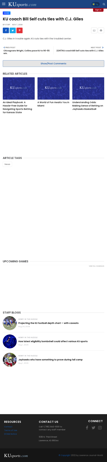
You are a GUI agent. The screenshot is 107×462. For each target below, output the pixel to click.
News (7, 164)
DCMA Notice (10, 434)
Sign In (98, 9)
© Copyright (64, 455)
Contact (8, 426)
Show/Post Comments (53, 63)
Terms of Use (10, 430)
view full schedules (96, 266)
